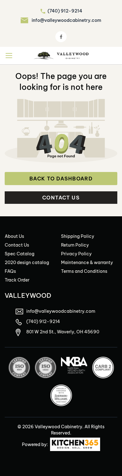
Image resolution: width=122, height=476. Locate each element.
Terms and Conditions (84, 271)
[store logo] (61, 56)
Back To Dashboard (61, 178)
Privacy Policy (76, 254)
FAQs (10, 271)
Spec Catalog (19, 254)
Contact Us (61, 197)
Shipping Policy (77, 236)
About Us (14, 236)
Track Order (17, 280)
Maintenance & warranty (87, 262)
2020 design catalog (27, 262)
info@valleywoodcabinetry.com (66, 20)
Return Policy (75, 245)
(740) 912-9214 (65, 11)
